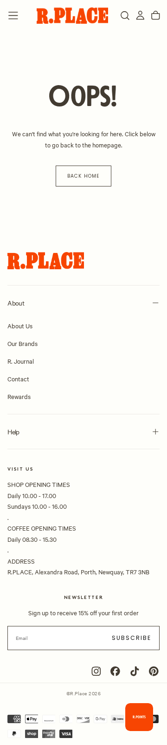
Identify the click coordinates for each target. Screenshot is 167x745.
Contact (18, 378)
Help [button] (13, 431)
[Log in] (140, 15)
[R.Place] (45, 261)
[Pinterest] (154, 671)
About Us (19, 325)
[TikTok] (135, 671)
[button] (13, 15)
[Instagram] (96, 671)
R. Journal (20, 361)
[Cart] (155, 15)
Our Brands (22, 343)
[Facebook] (115, 671)
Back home (83, 176)
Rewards (19, 396)
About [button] (15, 302)
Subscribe (132, 638)
